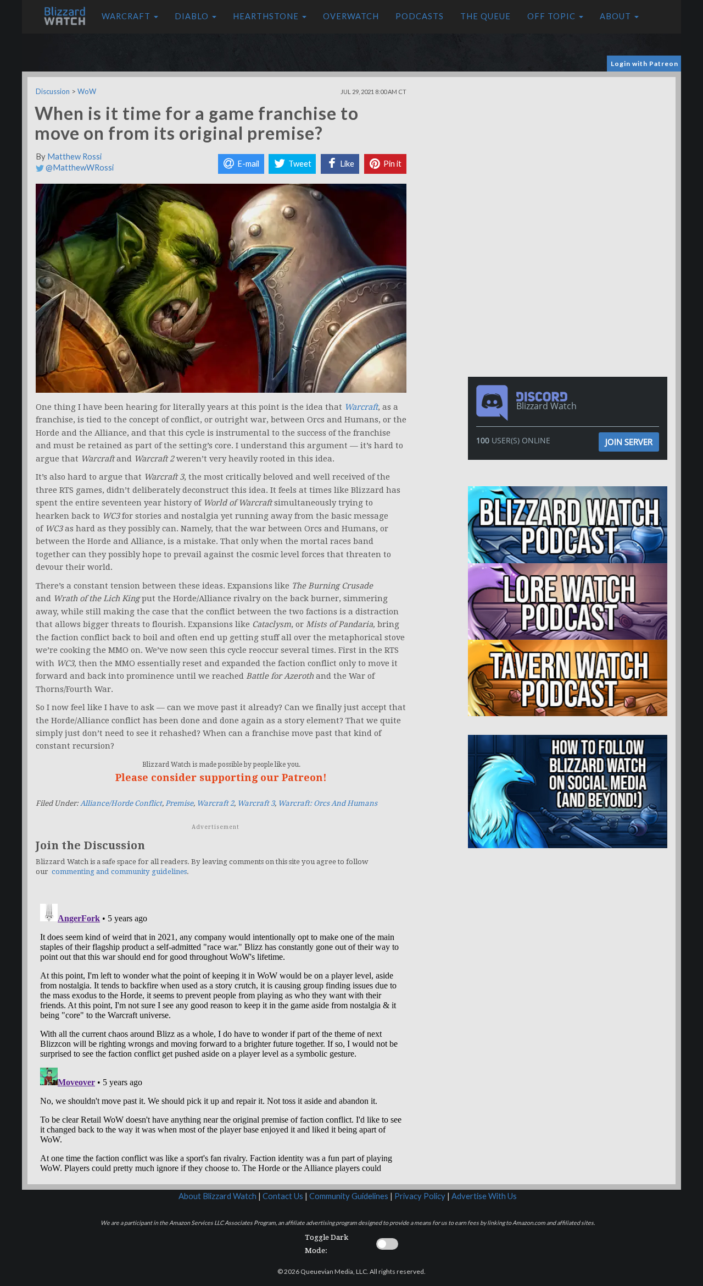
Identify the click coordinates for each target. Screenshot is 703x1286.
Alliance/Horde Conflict (121, 803)
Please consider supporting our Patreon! (221, 777)
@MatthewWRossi (79, 167)
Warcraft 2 (215, 803)
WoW (86, 91)
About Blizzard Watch (217, 1196)
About (616, 16)
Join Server (628, 441)
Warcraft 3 (256, 803)
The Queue (485, 16)
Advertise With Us (484, 1196)
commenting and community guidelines (119, 871)
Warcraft (127, 16)
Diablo (193, 16)
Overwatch (351, 16)
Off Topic (552, 16)
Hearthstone (267, 16)
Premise (179, 803)
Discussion (53, 91)
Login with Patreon (644, 63)
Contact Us (283, 1196)
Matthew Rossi (74, 156)
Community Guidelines (348, 1196)
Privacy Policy (419, 1196)
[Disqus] (221, 1036)
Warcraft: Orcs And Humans (327, 803)
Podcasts (419, 16)
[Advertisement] (570, 154)
